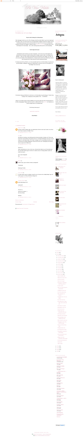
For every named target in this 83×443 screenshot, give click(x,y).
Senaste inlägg (18, 201)
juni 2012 (60, 265)
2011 (58, 346)
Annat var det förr (61, 279)
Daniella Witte (59, 401)
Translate (64, 160)
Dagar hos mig (21, 127)
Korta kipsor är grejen (62, 305)
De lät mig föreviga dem (62, 340)
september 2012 (61, 260)
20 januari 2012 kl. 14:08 (24, 132)
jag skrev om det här (40, 44)
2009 (58, 349)
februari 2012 (60, 272)
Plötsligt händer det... (62, 327)
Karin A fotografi (60, 395)
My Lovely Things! (60, 368)
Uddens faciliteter (62, 222)
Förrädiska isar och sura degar (23, 33)
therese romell (60, 409)
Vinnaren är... (61, 216)
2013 (58, 252)
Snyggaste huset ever (62, 290)
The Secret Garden (60, 388)
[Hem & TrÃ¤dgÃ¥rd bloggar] (41, 435)
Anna (19, 135)
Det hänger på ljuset (61, 313)
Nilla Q (19, 160)
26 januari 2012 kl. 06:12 (24, 197)
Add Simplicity (60, 412)
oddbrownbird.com (61, 377)
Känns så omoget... (61, 281)
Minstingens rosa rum (62, 307)
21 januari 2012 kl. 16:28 (24, 177)
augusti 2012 (60, 262)
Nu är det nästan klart (62, 292)
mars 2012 (60, 271)
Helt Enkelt (59, 380)
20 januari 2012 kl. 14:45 (24, 144)
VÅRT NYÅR (60, 343)
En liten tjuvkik (60, 285)
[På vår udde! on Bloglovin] (60, 425)
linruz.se (58, 416)
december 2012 (61, 255)
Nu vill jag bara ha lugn (62, 329)
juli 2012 (59, 264)
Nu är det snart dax (61, 299)
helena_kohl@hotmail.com (60, 115)
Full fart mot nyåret (62, 185)
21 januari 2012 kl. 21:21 (24, 186)
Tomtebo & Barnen (21, 180)
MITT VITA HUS (60, 375)
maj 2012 (60, 267)
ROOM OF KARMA (60, 366)
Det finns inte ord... (61, 309)
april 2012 (60, 269)
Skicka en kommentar (19, 200)
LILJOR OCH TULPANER (62, 357)
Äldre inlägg (51, 201)
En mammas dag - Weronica (60, 360)
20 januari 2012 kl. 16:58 (24, 157)
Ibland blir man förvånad (62, 315)
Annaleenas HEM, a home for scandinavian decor (61, 392)
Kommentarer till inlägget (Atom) (28, 204)
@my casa (59, 407)
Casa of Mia (20, 172)
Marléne (45, 101)
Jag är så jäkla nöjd (61, 275)
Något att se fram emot (62, 277)
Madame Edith (60, 363)
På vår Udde (42, 4)
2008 (58, 351)
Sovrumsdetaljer (62, 210)
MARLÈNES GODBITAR (34, 111)
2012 (58, 254)
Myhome (58, 385)
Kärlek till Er (60, 341)
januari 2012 (60, 274)
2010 (58, 347)
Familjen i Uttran (60, 404)
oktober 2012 (60, 259)
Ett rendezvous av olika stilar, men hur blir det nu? (62, 302)
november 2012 (61, 257)
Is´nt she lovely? (62, 197)
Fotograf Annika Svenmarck (60, 415)
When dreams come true (62, 320)
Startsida (35, 201)
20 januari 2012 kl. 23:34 (24, 169)
